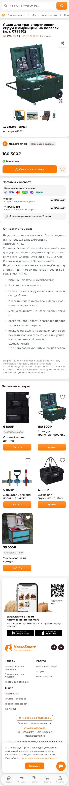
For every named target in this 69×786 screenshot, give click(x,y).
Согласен (34, 766)
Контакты (10, 708)
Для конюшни (16, 15)
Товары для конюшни (17, 681)
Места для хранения (44, 15)
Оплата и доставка (15, 698)
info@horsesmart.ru (34, 736)
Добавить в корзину (29, 169)
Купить (17, 447)
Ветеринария (44, 676)
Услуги (40, 671)
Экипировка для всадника (14, 667)
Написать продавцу (42, 144)
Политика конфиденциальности (35, 723)
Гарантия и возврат (16, 703)
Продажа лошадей (46, 666)
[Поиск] (61, 6)
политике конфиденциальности (39, 758)
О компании (12, 693)
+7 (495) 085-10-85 (34, 728)
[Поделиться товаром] (62, 43)
